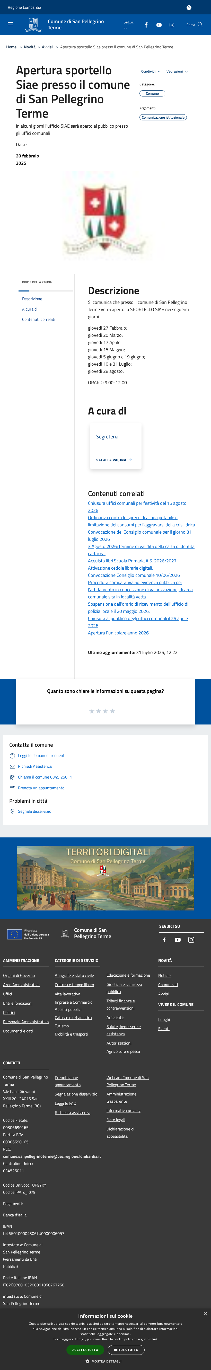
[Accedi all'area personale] (189, 8)
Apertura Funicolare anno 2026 (118, 632)
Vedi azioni (174, 71)
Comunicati (168, 985)
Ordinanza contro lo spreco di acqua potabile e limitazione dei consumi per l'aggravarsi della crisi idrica (141, 521)
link (154, 1339)
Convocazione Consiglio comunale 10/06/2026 (134, 575)
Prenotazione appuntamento (68, 1081)
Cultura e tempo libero (74, 985)
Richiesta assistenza (72, 1112)
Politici (9, 1012)
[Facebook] (144, 24)
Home (11, 47)
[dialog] (105, 1339)
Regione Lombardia (24, 7)
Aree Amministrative (21, 985)
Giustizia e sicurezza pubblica (124, 988)
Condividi (148, 71)
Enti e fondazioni (17, 1003)
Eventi (164, 1029)
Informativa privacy (123, 1110)
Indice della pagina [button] (37, 282)
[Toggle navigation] (10, 24)
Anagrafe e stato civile (74, 975)
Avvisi (47, 47)
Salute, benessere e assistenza (124, 1030)
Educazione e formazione (128, 975)
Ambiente (115, 1017)
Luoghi (164, 1019)
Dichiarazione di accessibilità (120, 1132)
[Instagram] (170, 24)
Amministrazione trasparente (121, 1097)
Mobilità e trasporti (71, 1034)
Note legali (116, 1120)
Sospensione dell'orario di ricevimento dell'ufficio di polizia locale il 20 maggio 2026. (138, 607)
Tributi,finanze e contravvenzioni (121, 1004)
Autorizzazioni (119, 1043)
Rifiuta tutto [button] (126, 1350)
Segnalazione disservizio (76, 1094)
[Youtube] (157, 24)
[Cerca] (200, 25)
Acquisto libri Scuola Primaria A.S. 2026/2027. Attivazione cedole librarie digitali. (133, 564)
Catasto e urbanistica (73, 1017)
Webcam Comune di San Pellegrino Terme (128, 1081)
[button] (105, 1361)
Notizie (164, 975)
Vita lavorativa (67, 994)
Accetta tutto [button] (85, 1350)
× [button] (205, 1314)
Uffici (7, 994)
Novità (30, 47)
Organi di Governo (19, 975)
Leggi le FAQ (65, 1103)
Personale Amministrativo (26, 1022)
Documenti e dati (18, 1031)
